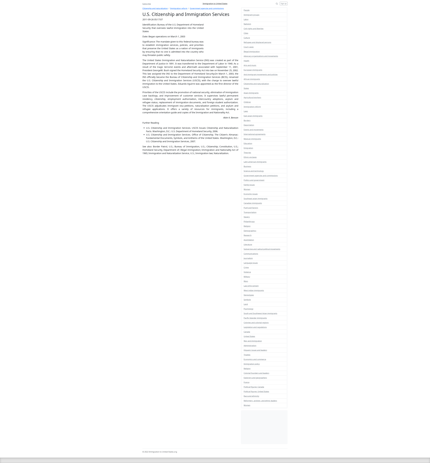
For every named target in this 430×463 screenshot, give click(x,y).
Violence (247, 272)
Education (248, 143)
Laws (246, 111)
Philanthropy (249, 221)
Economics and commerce (255, 359)
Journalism (248, 258)
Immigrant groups (251, 15)
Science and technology (254, 171)
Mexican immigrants (252, 139)
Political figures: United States (256, 391)
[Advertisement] (221, 38)
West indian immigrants (254, 290)
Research (248, 235)
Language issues (251, 263)
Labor (246, 19)
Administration (250, 345)
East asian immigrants (253, 116)
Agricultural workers (252, 97)
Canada (247, 332)
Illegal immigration (252, 51)
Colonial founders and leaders (256, 373)
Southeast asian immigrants (256, 198)
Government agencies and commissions (207, 8)
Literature (248, 244)
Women (247, 189)
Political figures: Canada (254, 387)
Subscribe (146, 4)
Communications (251, 253)
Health (246, 60)
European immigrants (253, 70)
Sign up (284, 3)
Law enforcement (251, 286)
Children (247, 102)
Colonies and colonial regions (256, 322)
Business (247, 166)
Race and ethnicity (251, 396)
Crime (246, 267)
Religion (247, 226)
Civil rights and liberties (253, 28)
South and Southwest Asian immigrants (260, 313)
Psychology (248, 309)
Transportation (250, 212)
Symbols (247, 299)
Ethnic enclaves (250, 157)
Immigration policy (252, 364)
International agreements (255, 134)
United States (249, 336)
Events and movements (253, 129)
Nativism (247, 24)
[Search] (277, 3)
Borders (247, 120)
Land (246, 304)
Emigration (248, 148)
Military (247, 276)
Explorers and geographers (255, 377)
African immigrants (252, 79)
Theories (247, 152)
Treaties (247, 355)
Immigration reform (178, 8)
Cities (246, 33)
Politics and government (254, 180)
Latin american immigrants (255, 162)
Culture (247, 38)
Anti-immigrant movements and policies (261, 74)
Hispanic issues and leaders (255, 350)
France (246, 382)
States (246, 88)
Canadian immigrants (253, 203)
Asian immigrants (251, 93)
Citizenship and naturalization (155, 8)
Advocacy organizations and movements (261, 56)
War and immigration (253, 341)
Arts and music (250, 65)
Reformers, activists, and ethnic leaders (260, 400)
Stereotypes (249, 295)
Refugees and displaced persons (257, 42)
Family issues (249, 185)
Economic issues (251, 194)
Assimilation (249, 240)
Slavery (247, 217)
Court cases (249, 47)
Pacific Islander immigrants (255, 318)
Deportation (249, 125)
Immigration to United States (215, 3)
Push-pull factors (251, 208)
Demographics (250, 230)
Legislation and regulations (255, 327)
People (246, 10)
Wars (246, 281)
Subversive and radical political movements (262, 249)
